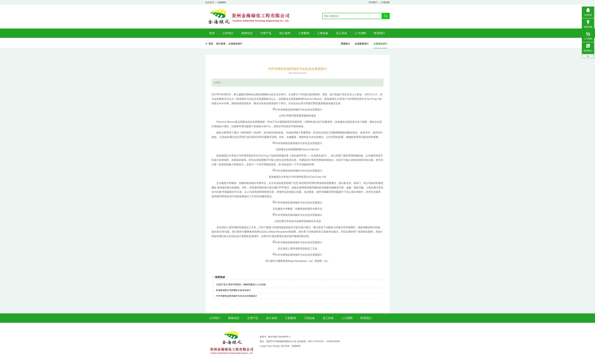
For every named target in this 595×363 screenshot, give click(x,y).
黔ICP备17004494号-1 (279, 336)
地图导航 (588, 27)
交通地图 (385, 2)
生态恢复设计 (362, 43)
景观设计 (345, 43)
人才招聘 (360, 33)
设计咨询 (284, 33)
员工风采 (341, 33)
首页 (212, 33)
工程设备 (322, 33)
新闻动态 (247, 33)
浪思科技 (296, 346)
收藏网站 (222, 2)
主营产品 (265, 33)
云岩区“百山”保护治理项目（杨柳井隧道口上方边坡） (241, 284)
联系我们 (373, 2)
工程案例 (303, 33)
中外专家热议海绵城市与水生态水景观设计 (236, 296)
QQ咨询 (588, 15)
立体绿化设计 (380, 43)
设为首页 (209, 2)
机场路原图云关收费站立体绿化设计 (233, 290)
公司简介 (228, 33)
